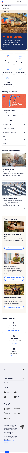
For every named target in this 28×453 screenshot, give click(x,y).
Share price (8, 124)
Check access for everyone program (14, 278)
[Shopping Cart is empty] (17, 1)
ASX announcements (10, 136)
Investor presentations (11, 132)
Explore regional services (14, 307)
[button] (7, 452)
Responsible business (10, 198)
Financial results (9, 128)
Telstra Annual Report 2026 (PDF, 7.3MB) (12, 114)
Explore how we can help (14, 248)
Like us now (13, 356)
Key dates (7, 140)
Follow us (13, 343)
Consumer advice (8, 169)
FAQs (6, 143)
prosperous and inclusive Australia (9, 441)
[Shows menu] (26, 1)
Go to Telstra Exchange (13, 330)
